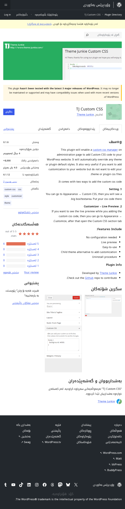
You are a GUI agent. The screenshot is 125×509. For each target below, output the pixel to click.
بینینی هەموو (11, 272)
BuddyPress (113, 470)
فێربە (58, 424)
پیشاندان (86, 424)
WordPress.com (111, 452)
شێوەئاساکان (84, 442)
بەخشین (24, 436)
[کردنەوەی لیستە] (5, 5)
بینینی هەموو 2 (10, 181)
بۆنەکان (26, 430)
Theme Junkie (85, 114)
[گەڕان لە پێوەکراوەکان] (87, 35)
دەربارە (118, 424)
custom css (10, 189)
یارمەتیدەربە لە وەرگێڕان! (39, 24)
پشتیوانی (8, 128)
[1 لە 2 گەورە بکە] (117, 299)
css (19, 189)
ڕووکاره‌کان (85, 430)
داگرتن (8, 112)
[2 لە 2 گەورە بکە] (77, 299)
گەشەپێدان (44, 128)
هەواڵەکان (116, 430)
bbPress (115, 464)
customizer (17, 196)
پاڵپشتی (56, 430)
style (7, 196)
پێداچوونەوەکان (86, 128)
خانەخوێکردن (115, 436)
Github (89, 277)
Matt (117, 458)
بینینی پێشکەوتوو (28, 212)
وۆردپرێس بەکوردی (103, 484)
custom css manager (105, 149)
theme (7, 203)
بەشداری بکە (23, 424)
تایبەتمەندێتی (114, 442)
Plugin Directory (113, 15)
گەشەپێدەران (53, 436)
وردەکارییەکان (110, 128)
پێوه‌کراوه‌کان (83, 436)
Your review (31, 272)
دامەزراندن (64, 128)
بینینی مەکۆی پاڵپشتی (25, 303)
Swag (25, 442)
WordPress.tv (51, 442)
